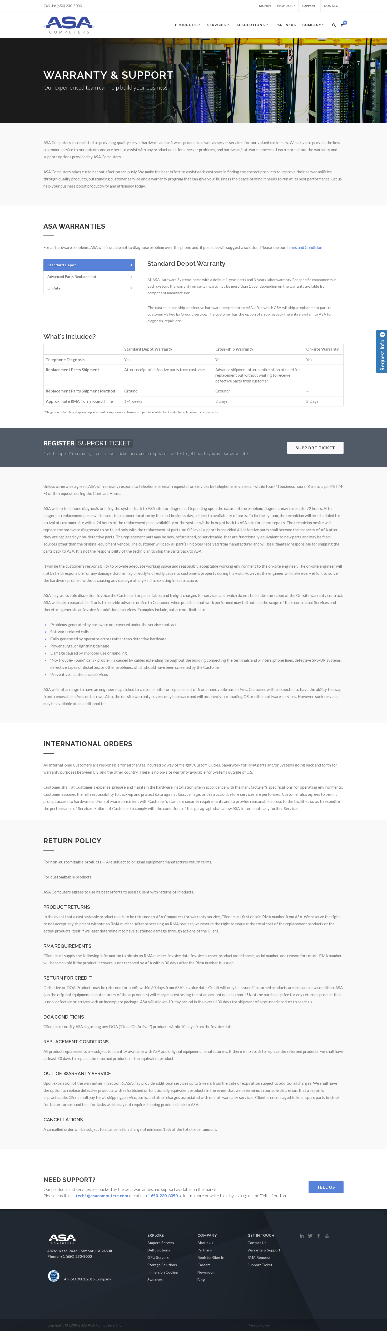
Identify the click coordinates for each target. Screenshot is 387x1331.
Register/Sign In (210, 1257)
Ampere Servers (160, 1242)
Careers (204, 1265)
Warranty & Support (263, 1250)
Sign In (265, 6)
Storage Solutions (162, 1265)
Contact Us (256, 1242)
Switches (155, 1279)
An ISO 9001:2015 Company (87, 1279)
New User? (286, 6)
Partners (204, 1250)
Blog (201, 1279)
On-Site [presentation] (54, 288)
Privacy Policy (258, 1325)
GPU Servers (158, 1257)
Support (309, 6)
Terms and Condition (304, 247)
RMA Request (259, 1257)
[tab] (89, 265)
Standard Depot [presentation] (61, 265)
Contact (332, 6)
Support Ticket (259, 1265)
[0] (342, 24)
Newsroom (206, 1272)
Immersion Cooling (162, 1272)
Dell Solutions (158, 1250)
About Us (205, 1242)
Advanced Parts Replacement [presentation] (71, 276)
